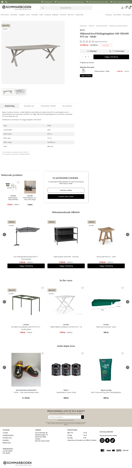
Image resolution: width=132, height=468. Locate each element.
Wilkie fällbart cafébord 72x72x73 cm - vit (66, 327)
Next (127, 234)
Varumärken (117, 15)
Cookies (5, 433)
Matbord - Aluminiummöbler (119, 26)
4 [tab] (70, 337)
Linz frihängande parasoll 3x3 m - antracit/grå (26, 258)
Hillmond (50, 146)
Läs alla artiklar (7, 451)
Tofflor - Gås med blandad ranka (26, 392)
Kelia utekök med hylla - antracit (66, 257)
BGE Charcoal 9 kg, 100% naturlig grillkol (106, 392)
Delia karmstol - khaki (102, 71)
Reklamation (7, 443)
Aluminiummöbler (101, 26)
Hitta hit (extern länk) (42, 441)
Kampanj (109, 15)
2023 (49, 130)
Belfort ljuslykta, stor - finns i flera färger (30, 198)
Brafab (82, 30)
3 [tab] (69, 271)
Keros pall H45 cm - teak (106, 257)
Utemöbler (83, 26)
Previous (4, 234)
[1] (33, 52)
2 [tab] (66, 271)
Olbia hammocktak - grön (106, 327)
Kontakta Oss (7, 438)
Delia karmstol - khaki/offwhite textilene (13, 198)
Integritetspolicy (8, 435)
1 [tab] (63, 271)
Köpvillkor (6, 440)
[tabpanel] (26, 242)
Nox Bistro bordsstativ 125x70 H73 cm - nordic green (26, 328)
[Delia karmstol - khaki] (83, 73)
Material (91, 26)
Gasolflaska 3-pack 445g (66, 392)
